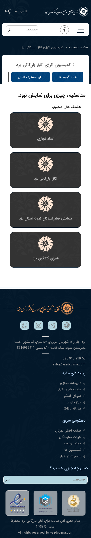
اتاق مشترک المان (30, 77)
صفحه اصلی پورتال (68, 430)
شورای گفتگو (72, 395)
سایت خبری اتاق (69, 389)
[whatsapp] (24, 325)
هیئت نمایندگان (70, 437)
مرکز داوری (74, 402)
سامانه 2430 (72, 408)
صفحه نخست (78, 47)
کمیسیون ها (72, 449)
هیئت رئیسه (72, 443)
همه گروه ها (68, 77)
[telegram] (52, 325)
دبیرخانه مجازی (70, 383)
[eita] (66, 325)
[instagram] (38, 325)
